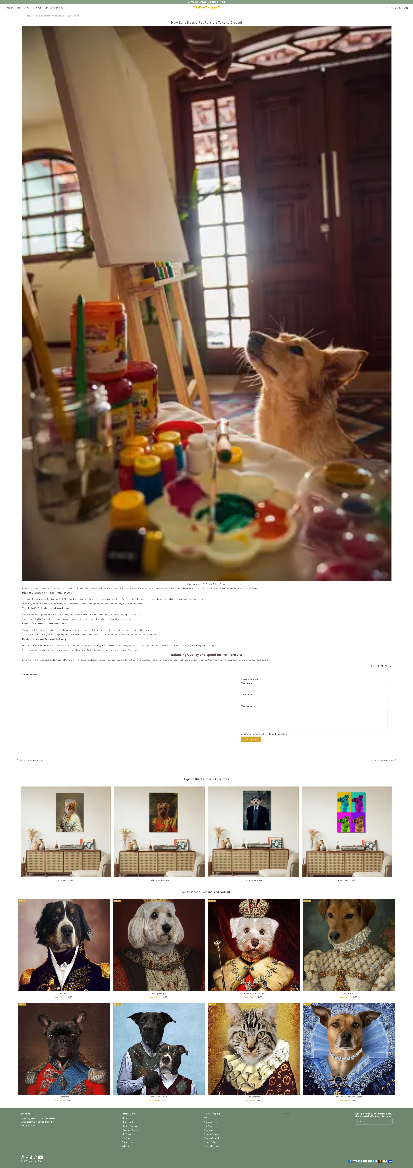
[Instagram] (22, 1157)
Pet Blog (126, 1138)
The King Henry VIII (159, 993)
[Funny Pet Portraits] (253, 831)
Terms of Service (211, 1146)
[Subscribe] (390, 1121)
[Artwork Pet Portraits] (347, 831)
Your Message (248, 706)
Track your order (211, 1122)
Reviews (37, 7)
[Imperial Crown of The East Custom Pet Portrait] (254, 945)
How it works (23, 7)
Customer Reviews (130, 1130)
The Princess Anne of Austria (349, 1096)
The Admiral (64, 993)
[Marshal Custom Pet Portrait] (64, 1049)
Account (394, 8)
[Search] (387, 8)
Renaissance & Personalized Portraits (206, 892)
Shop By (9, 7)
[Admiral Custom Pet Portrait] (64, 945)
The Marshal (64, 1096)
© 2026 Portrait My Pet (30, 1161)
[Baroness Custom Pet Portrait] (254, 1049)
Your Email (246, 694)
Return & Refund (211, 1138)
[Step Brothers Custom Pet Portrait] (159, 1049)
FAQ (205, 1118)
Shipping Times (211, 1134)
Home (22, 16)
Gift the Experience (54, 7)
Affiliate (125, 1146)
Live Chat (208, 1126)
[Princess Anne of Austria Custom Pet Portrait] (349, 1049)
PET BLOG (30, 16)
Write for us (127, 1142)
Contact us (208, 1130)
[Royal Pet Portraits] (66, 831)
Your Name (246, 683)
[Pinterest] (35, 1157)
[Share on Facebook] (378, 665)
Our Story (126, 1134)
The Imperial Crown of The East (254, 993)
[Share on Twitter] (382, 665)
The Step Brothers (159, 1096)
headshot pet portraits (39, 630)
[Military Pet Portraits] (159, 831)
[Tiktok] (31, 1157)
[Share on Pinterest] (386, 665)
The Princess (349, 993)
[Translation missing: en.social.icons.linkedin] (389, 665)
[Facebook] (27, 1157)
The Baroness (254, 1096)
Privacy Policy (210, 1142)
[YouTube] (40, 1157)
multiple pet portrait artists (73, 619)
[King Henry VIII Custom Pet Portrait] (159, 945)
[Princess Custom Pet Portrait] (349, 945)
